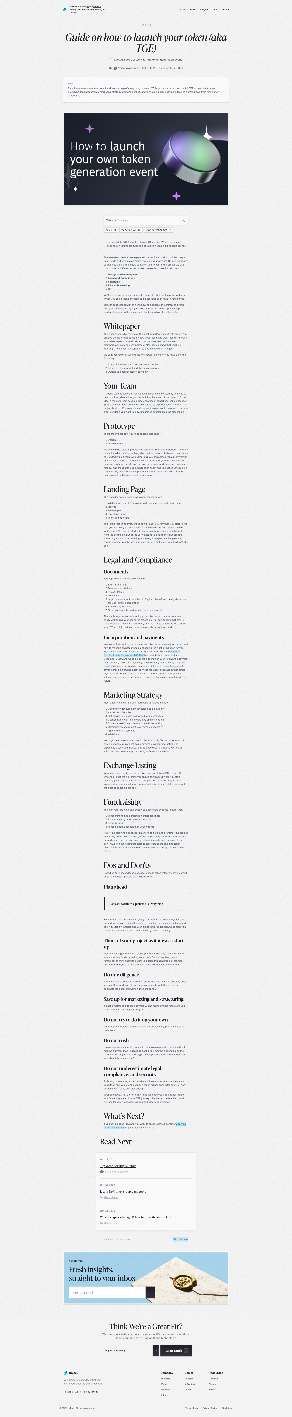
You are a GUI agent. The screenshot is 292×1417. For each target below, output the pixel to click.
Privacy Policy (210, 1408)
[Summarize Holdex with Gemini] (65, 1391)
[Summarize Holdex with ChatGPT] (70, 1391)
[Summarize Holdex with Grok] (72, 1391)
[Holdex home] (64, 9)
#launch (108, 1239)
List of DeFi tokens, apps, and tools (123, 1191)
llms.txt (212, 1389)
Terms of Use (191, 1408)
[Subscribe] (150, 1292)
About (183, 9)
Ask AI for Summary (86, 1392)
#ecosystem (123, 1239)
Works (193, 9)
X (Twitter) (190, 1384)
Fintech (97, 6)
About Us (165, 1378)
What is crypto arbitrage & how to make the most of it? (135, 1217)
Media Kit (213, 1378)
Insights (204, 9)
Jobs (214, 9)
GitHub (188, 1389)
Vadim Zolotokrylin (128, 68)
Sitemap (213, 1384)
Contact (225, 9)
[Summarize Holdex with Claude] (68, 1391)
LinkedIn (189, 1378)
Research (165, 1389)
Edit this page (180, 1239)
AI (88, 6)
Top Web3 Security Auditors (118, 1165)
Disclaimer (227, 1408)
